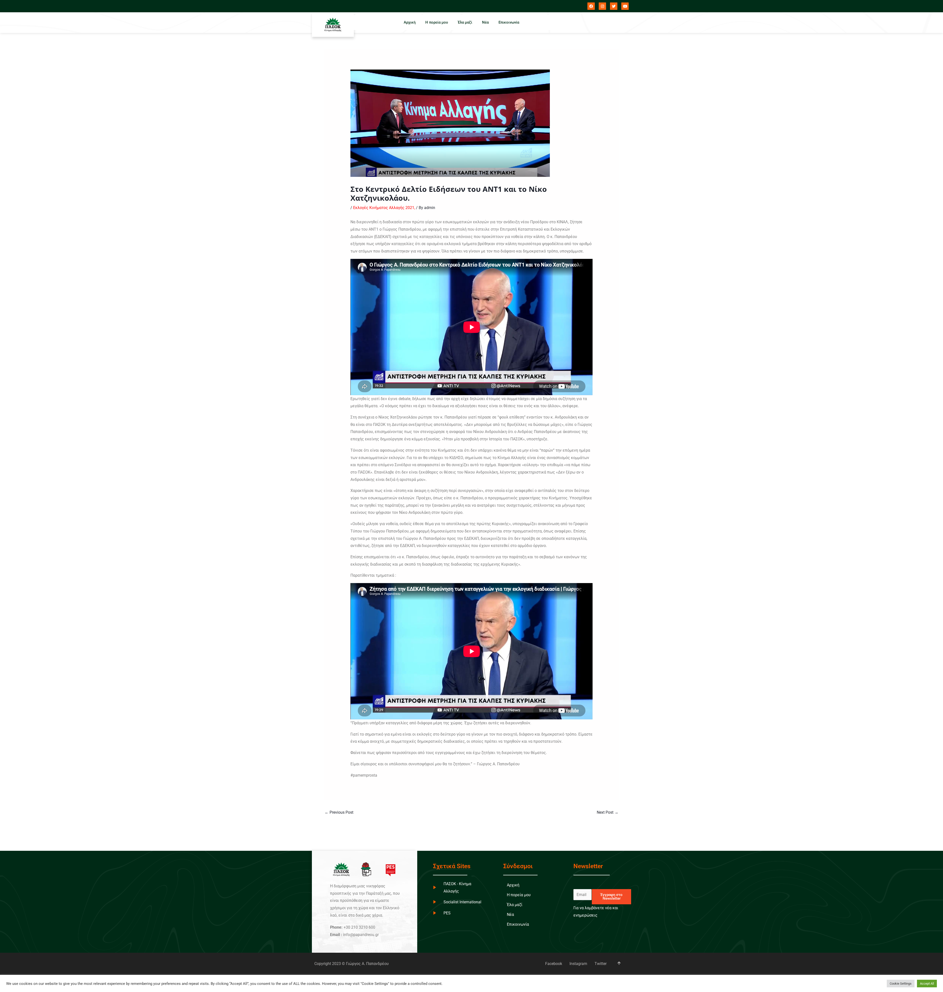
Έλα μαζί (465, 22)
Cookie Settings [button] (901, 983)
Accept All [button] (927, 983)
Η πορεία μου (436, 22)
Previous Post (339, 812)
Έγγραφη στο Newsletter (611, 897)
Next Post (607, 812)
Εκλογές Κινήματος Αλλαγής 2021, (384, 207)
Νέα (485, 22)
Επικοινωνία (509, 22)
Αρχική (410, 22)
